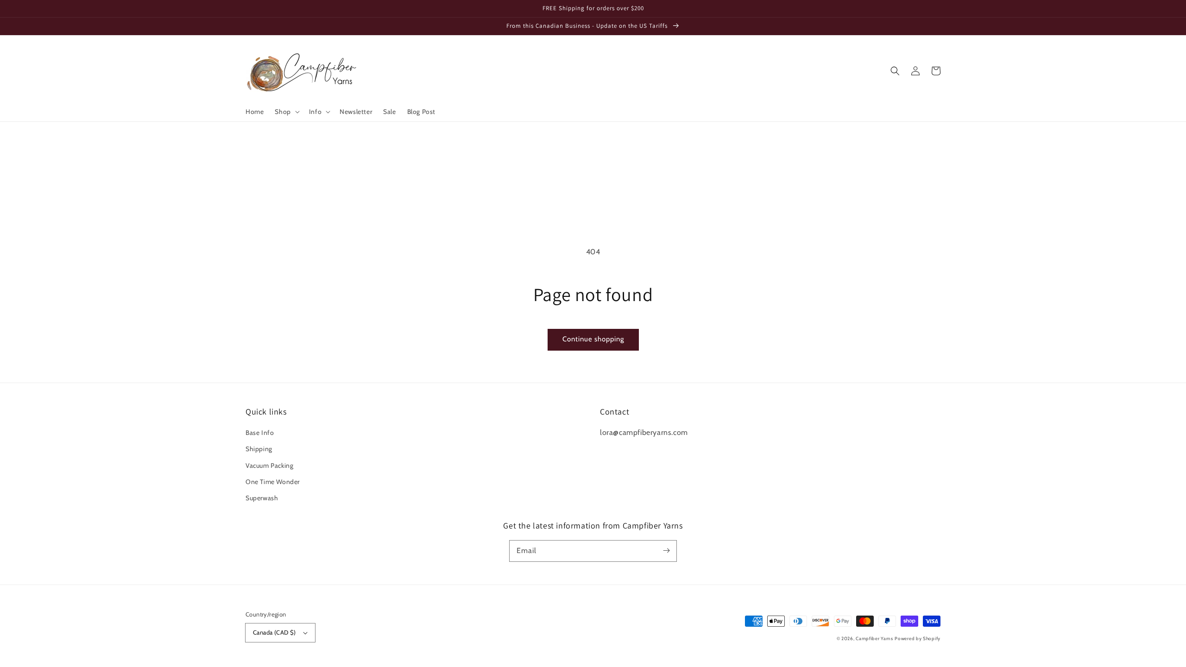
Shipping (259, 449)
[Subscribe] (666, 551)
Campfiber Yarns (874, 639)
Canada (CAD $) (274, 632)
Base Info (260, 432)
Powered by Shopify (917, 639)
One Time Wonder (273, 482)
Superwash (262, 498)
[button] (286, 111)
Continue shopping (593, 339)
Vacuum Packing (269, 465)
